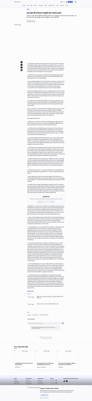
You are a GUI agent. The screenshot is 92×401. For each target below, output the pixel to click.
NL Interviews (40, 383)
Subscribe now (44, 395)
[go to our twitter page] (53, 380)
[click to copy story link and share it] (21, 70)
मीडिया (46, 5)
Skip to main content (19, 9)
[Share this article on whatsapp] (21, 67)
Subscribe (70, 2)
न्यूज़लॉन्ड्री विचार (16, 382)
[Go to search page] (64, 2)
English (57, 5)
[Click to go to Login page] (75, 2)
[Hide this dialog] (90, 386)
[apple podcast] (56, 383)
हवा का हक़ (24, 5)
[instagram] (51, 383)
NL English (40, 380)
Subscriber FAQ (28, 383)
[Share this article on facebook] (21, 62)
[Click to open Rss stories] (53, 383)
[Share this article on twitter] (21, 64)
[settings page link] (66, 2)
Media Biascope (40, 382)
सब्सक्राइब (62, 5)
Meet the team (16, 383)
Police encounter (35, 314)
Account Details (29, 382)
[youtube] (56, 380)
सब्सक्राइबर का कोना (51, 5)
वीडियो (31, 5)
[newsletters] (61, 2)
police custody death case (44, 314)
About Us (15, 380)
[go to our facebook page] (51, 380)
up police (29, 314)
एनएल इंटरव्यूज (40, 5)
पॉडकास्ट (35, 5)
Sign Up (52, 201)
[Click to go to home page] (18, 2)
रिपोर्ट (28, 5)
